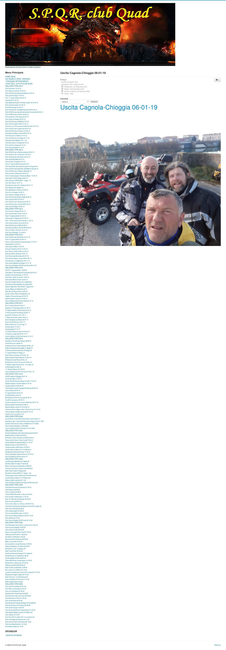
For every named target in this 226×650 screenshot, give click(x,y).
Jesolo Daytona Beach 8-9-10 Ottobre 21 (18, 449)
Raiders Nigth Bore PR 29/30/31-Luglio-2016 (19, 287)
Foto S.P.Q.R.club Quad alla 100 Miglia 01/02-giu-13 (21, 169)
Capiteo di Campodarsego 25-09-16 (16, 296)
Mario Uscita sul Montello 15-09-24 (16, 567)
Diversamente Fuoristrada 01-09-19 (16, 405)
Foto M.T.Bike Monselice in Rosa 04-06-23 (18, 494)
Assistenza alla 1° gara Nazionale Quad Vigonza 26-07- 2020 (24, 421)
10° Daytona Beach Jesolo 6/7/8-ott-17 (17, 331)
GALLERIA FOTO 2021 (14, 430)
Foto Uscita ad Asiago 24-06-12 (15, 119)
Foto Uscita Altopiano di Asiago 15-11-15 (18, 263)
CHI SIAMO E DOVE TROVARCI (17, 79)
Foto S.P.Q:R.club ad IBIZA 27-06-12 (17, 121)
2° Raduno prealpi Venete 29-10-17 (16, 334)
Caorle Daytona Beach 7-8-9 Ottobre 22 (18, 478)
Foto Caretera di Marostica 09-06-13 (16, 173)
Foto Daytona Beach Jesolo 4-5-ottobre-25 (18, 612)
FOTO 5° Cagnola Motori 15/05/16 (16, 270)
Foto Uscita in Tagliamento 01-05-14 (16, 218)
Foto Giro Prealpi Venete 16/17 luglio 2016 (18, 282)
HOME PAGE (10, 76)
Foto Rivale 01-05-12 (12, 100)
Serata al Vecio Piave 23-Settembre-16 (17, 294)
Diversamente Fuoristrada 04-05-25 (16, 593)
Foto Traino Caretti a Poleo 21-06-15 (16, 251)
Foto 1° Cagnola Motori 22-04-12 (15, 98)
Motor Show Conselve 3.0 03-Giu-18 (16, 355)
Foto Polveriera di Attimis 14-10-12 (16, 136)
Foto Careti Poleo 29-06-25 (13, 600)
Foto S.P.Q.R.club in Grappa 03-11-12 (17, 138)
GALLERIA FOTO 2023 (14, 485)
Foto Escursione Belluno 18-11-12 (16, 140)
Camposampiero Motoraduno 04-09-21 (17, 447)
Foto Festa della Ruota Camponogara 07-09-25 (20, 610)
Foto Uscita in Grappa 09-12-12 (15, 145)
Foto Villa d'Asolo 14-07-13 (13, 183)
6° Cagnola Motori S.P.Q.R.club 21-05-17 (18, 310)
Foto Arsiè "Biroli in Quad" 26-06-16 (16, 279)
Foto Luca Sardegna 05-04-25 (14, 591)
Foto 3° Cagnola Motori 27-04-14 (15, 216)
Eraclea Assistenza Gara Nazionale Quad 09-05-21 (21, 433)
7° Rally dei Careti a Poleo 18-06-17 (16, 317)
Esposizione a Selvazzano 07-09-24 (16, 563)
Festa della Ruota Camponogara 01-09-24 (18, 560)
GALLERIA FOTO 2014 (14, 209)
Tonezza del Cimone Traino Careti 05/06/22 (19, 468)
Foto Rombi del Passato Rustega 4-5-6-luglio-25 (20, 603)
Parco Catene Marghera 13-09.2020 (16, 426)
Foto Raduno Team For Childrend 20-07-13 (19, 185)
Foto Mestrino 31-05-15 (12, 244)
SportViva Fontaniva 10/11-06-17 (15, 315)
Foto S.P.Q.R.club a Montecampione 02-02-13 (19, 152)
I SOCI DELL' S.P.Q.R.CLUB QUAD (18, 83)
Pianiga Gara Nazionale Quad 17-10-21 (17, 452)
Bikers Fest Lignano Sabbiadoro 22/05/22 (18, 466)
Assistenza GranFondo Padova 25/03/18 (18, 341)
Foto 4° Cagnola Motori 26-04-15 (15, 239)
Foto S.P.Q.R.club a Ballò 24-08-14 (16, 225)
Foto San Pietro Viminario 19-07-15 (16, 254)
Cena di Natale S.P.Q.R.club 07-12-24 (17, 579)
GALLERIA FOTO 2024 (14, 522)
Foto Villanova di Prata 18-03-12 (15, 91)
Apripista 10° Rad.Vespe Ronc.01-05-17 (17, 308)
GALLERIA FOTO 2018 (14, 338)
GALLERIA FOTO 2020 (14, 416)
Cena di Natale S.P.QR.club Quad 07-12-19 (19, 412)
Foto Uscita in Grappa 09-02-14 (15, 211)
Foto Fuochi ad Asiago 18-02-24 (15, 527)
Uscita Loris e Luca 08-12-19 (14, 414)
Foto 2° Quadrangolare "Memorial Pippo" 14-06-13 (21, 176)
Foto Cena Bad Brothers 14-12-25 (16, 624)
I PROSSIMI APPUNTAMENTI (17, 81)
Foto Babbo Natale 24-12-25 (14, 626)
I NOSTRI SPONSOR (13, 635)
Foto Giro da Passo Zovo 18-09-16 (16, 291)
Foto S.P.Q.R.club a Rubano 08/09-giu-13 (18, 171)
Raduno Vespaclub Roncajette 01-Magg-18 (18, 348)
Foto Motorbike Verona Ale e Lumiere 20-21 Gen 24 (21, 525)
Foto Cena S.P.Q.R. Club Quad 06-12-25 (18, 622)
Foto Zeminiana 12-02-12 (13, 88)
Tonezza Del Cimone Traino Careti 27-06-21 (19, 440)
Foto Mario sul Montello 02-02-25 (15, 589)
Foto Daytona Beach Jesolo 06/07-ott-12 (18, 133)
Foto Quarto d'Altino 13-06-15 (14, 246)
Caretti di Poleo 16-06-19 (13, 395)
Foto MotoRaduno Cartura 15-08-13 (16, 190)
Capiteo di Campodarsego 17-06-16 (16, 275)
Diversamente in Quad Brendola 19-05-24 (18, 544)
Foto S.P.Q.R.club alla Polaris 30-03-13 (17, 157)
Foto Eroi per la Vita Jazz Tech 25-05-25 (18, 596)
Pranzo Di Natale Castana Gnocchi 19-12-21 (19, 454)
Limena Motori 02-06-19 (12, 390)
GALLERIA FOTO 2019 (14, 374)
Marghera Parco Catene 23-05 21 (16, 435)
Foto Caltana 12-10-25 (12, 615)
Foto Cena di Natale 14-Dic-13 (14, 206)
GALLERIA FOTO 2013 (14, 150)
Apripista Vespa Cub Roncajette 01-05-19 (18, 383)
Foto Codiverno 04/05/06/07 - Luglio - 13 (18, 180)
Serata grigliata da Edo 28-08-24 (15, 558)
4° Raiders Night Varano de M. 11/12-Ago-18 (19, 364)
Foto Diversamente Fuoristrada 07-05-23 (18, 487)
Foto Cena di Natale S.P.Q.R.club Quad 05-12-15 (20, 265)
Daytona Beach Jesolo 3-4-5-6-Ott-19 (17, 407)
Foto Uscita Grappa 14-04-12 (14, 95)
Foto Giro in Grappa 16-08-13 (14, 192)
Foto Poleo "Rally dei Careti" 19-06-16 (17, 277)
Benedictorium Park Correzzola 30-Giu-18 (18, 362)
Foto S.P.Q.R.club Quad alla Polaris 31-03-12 (19, 93)
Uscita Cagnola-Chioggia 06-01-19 (16, 376)
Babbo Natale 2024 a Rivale (14, 582)
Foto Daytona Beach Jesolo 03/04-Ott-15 (18, 258)
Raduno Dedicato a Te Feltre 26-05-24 (17, 546)
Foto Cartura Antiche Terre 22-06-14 (16, 223)
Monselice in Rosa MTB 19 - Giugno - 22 (18, 473)
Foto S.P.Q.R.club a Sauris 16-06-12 (16, 114)
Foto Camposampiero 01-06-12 (15, 105)
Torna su (217, 645)
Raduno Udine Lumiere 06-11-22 (15, 480)
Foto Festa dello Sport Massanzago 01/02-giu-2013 (21, 166)
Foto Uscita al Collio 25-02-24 (14, 530)
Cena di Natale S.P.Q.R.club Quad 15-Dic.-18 (19, 371)
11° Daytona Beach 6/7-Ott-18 (14, 369)
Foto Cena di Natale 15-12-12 (14, 147)
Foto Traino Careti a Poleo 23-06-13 (16, 178)
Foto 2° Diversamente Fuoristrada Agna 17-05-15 (21, 242)
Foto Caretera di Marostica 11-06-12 (16, 497)
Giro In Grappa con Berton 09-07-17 (16, 320)
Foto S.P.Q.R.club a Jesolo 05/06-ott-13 (17, 204)
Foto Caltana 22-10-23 (12, 518)
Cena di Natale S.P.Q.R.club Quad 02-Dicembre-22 (21, 482)
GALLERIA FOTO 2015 (14, 234)
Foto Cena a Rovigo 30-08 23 (14, 508)
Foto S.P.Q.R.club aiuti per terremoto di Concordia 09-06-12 (24, 112)
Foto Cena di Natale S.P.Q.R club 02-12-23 (18, 520)
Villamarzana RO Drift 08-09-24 (15, 565)
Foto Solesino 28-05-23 (12, 489)
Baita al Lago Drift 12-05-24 (13, 541)
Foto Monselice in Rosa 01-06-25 (15, 598)
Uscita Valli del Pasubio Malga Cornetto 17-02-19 (20, 381)
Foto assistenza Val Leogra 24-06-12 (17, 117)
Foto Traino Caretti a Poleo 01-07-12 (16, 124)
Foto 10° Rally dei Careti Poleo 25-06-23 (18, 499)
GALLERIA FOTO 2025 (14, 584)
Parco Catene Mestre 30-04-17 (15, 305)
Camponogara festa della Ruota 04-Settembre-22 (20, 475)
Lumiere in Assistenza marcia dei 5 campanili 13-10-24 (22, 572)
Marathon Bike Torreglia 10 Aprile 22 (16, 464)
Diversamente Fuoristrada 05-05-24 (16, 539)
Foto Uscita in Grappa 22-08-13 (15, 195)
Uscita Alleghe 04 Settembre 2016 (16, 289)
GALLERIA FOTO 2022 (14, 459)
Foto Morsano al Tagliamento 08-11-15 (17, 261)
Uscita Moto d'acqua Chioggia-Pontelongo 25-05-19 (21, 388)
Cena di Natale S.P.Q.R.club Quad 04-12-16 (19, 301)
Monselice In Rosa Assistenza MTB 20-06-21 (19, 438)
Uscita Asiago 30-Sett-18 (13, 367)
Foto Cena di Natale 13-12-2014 (15, 232)
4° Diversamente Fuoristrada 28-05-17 (17, 312)
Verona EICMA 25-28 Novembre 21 (16, 456)
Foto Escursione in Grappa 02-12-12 (17, 143)
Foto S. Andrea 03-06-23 (13, 492)
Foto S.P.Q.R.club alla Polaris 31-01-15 (17, 237)
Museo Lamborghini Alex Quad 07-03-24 (18, 532)
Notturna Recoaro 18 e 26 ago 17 (15, 324)
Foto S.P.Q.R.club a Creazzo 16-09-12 (17, 131)
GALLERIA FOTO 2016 (14, 268)
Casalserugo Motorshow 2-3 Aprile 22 (17, 461)
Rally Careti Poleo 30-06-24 (14, 551)
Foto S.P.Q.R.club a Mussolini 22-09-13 (17, 202)
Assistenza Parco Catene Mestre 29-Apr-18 (19, 346)
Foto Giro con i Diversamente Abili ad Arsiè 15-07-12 (22, 126)
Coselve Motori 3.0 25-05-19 (14, 386)
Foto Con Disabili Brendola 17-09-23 (16, 513)
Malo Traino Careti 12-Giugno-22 (15, 471)
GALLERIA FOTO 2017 (14, 303)
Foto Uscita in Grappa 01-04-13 (15, 161)
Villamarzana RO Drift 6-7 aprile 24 (16, 534)
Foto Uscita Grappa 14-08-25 (14, 607)
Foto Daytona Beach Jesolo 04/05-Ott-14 (18, 228)
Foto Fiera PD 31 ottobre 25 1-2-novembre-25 (19, 617)
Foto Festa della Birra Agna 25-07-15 (17, 256)
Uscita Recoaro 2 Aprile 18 (13, 343)
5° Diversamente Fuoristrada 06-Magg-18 (18, 350)
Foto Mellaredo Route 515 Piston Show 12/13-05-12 (21, 102)
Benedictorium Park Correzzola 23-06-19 (18, 397)
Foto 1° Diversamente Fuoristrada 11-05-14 (19, 220)
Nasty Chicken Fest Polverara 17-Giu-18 (18, 357)
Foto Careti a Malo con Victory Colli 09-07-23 (19, 504)
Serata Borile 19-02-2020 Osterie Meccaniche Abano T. (22, 419)
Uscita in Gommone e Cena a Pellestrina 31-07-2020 (22, 423)
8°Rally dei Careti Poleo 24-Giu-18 (16, 360)
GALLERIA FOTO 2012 (14, 86)
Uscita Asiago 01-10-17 (12, 329)
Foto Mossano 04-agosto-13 (14, 187)
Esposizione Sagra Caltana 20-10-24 (17, 574)
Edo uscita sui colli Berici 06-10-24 (16, 570)
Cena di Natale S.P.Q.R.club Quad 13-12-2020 (20, 428)
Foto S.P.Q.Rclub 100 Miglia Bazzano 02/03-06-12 (21, 110)
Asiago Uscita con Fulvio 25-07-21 (16, 445)
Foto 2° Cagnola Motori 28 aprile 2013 (17, 164)
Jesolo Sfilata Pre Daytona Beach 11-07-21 (19, 442)
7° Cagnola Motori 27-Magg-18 (15, 353)
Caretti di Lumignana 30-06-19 (14, 400)
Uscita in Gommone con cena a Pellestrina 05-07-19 (21, 402)
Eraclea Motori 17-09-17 (13, 327)
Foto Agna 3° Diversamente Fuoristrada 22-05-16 (21, 272)
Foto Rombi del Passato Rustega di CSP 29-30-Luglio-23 (23, 506)
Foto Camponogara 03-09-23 (14, 511)
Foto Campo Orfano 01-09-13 (14, 199)
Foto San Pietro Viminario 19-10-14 (16, 230)
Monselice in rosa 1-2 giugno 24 (15, 548)
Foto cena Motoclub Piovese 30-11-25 (17, 619)
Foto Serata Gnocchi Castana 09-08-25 (17, 605)
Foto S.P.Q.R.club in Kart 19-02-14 (16, 213)
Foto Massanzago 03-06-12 (14, 107)
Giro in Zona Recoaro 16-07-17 (15, 322)
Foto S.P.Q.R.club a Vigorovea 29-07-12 (18, 128)
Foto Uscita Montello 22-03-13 (14, 159)
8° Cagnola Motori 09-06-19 (14, 393)
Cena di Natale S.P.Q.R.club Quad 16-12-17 (19, 336)
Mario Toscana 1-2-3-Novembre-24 (16, 577)
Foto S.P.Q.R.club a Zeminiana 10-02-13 (18, 154)
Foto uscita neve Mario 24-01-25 (15, 586)
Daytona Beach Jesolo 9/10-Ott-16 (16, 298)
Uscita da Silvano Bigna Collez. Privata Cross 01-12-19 (22, 409)
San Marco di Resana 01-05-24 (15, 537)
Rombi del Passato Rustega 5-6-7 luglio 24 (18, 553)
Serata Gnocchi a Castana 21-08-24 (16, 556)
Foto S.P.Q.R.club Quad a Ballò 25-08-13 (18, 197)
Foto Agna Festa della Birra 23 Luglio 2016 (18, 284)
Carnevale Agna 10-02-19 (13, 379)
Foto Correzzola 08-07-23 (13, 501)
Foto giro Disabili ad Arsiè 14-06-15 (16, 249)
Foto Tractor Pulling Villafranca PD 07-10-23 (19, 515)
